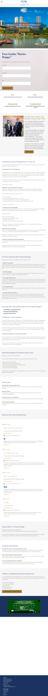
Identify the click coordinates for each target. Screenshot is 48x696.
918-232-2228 (9, 680)
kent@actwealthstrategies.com (12, 460)
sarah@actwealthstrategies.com (12, 510)
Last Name (4, 73)
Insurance (5, 694)
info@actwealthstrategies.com (9, 686)
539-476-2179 (8, 679)
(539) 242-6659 (8, 481)
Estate (4, 693)
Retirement (5, 690)
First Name (4, 65)
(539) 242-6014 (8, 433)
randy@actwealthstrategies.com (12, 435)
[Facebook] (6, 487)
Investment (5, 691)
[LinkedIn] (4, 439)
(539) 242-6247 (8, 507)
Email (3, 80)
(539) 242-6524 (8, 458)
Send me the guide (7, 88)
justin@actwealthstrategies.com (12, 483)
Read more (6, 444)
